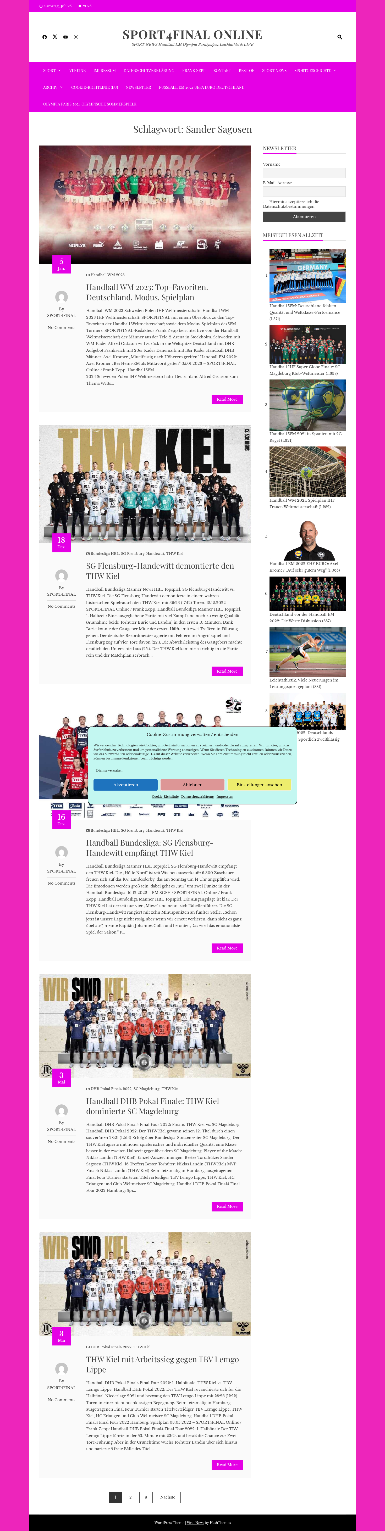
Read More (227, 399)
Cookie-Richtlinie (165, 797)
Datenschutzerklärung (197, 797)
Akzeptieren (125, 784)
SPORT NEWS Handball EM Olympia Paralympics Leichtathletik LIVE (193, 44)
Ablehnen (192, 784)
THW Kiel (174, 553)
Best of (246, 70)
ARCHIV (50, 87)
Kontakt (222, 70)
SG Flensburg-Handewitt (142, 553)
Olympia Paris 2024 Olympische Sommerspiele (89, 104)
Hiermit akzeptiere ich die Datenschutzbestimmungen (291, 204)
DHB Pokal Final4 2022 (111, 1089)
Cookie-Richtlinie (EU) (94, 87)
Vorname (271, 164)
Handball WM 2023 (108, 275)
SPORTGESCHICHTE (312, 70)
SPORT (49, 70)
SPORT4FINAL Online (193, 34)
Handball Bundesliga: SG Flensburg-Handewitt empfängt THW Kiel (150, 847)
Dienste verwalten (109, 770)
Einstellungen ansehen (259, 784)
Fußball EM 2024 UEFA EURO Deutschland (202, 87)
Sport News (274, 70)
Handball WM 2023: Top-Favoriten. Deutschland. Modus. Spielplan (147, 292)
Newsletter (138, 87)
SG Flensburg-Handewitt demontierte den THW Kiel (160, 570)
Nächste (167, 1497)
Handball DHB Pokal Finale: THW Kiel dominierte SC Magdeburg (152, 1106)
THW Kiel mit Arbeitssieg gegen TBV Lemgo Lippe (162, 1364)
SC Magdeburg (147, 1089)
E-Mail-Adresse (277, 183)
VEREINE (77, 70)
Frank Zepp (194, 70)
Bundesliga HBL (105, 553)
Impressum (225, 797)
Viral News (195, 1523)
